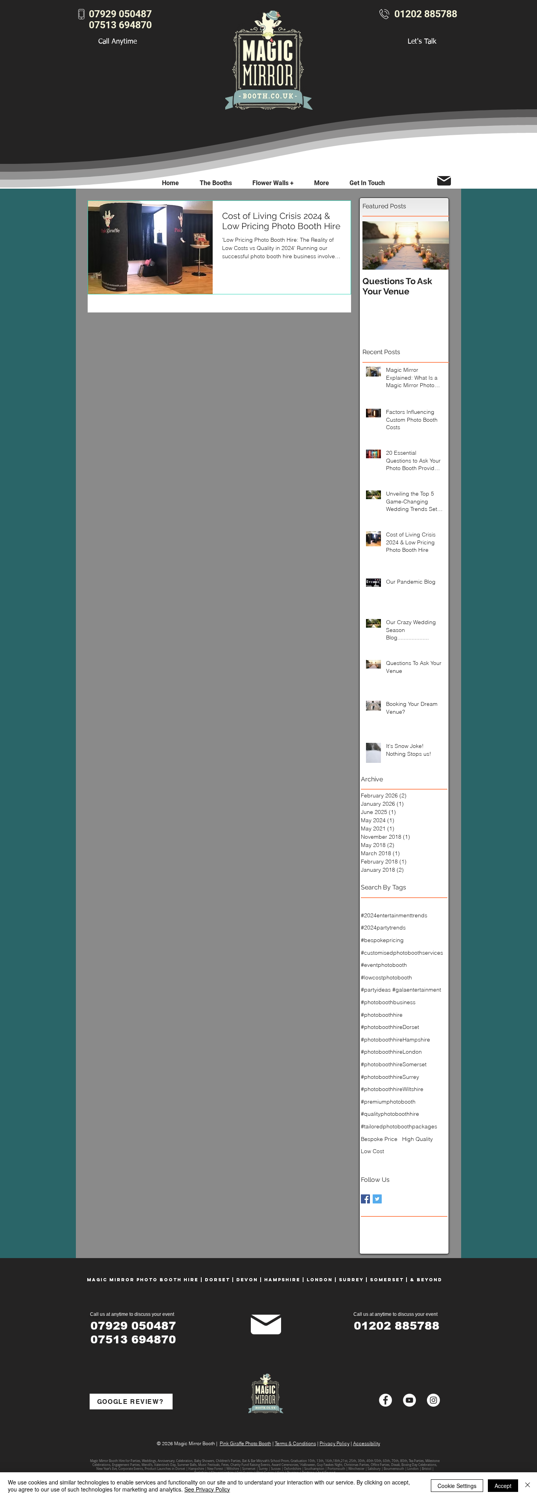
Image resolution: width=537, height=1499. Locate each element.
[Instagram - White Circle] (433, 1400)
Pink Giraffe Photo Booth (245, 1443)
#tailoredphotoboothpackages (399, 1126)
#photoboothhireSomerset (394, 1064)
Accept (503, 1486)
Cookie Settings (457, 1486)
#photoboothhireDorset (390, 1027)
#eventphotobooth (384, 964)
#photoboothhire (382, 1014)
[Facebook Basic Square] (365, 1198)
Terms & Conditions (295, 1443)
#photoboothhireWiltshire (392, 1089)
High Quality (417, 1139)
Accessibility (366, 1443)
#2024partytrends (383, 927)
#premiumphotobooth (388, 1101)
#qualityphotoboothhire (390, 1113)
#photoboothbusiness (388, 1002)
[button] (321, 183)
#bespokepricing (382, 940)
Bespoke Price (379, 1139)
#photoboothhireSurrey (390, 1076)
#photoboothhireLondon (391, 1051)
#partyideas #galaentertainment (401, 989)
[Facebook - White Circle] (385, 1400)
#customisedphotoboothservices (402, 952)
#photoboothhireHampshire (395, 1039)
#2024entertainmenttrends (394, 915)
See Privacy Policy (207, 1489)
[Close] (527, 1486)
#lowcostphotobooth (386, 977)
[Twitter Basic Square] (377, 1198)
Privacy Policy (334, 1443)
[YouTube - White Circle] (409, 1400)
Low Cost (372, 1151)
